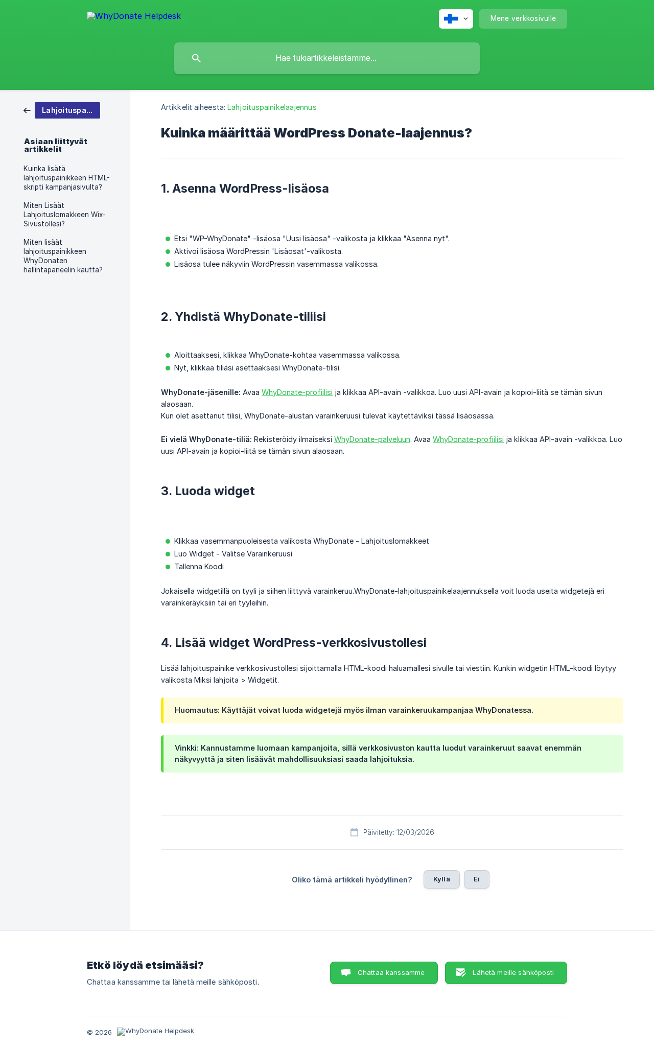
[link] (62, 109)
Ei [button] (477, 879)
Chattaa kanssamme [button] (391, 972)
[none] (134, 17)
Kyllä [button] (441, 879)
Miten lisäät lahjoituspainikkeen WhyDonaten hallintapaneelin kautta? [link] (63, 256)
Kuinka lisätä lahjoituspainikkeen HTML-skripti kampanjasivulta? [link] (67, 178)
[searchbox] (327, 58)
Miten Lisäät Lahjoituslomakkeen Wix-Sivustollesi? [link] (65, 214)
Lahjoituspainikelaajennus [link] (272, 107)
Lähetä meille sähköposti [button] (513, 972)
